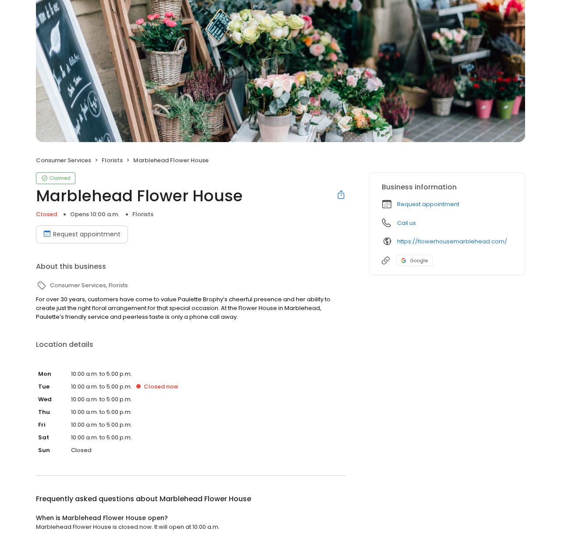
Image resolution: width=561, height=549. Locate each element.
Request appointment (87, 234)
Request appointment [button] (428, 204)
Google (419, 260)
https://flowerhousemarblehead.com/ (452, 241)
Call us (406, 223)
